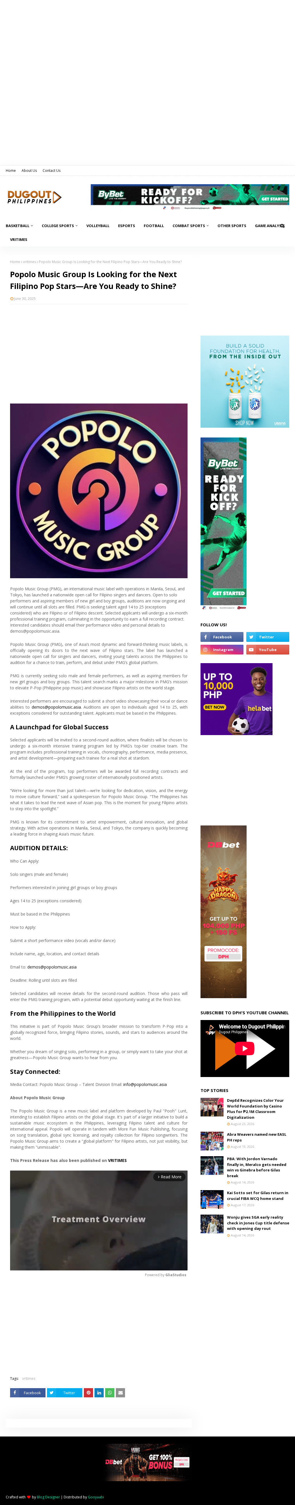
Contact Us (51, 170)
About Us (29, 170)
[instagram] (222, 649)
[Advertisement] (99, 350)
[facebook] (222, 637)
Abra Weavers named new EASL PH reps (256, 1137)
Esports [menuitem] (126, 225)
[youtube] (267, 649)
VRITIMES (117, 1160)
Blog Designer (48, 1497)
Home (11, 170)
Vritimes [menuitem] (18, 239)
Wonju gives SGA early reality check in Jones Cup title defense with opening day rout (258, 1223)
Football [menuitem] (154, 225)
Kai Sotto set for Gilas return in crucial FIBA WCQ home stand (257, 1195)
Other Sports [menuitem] (232, 225)
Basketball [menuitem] (17, 225)
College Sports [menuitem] (58, 225)
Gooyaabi (96, 1497)
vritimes (29, 261)
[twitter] (267, 637)
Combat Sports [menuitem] (189, 225)
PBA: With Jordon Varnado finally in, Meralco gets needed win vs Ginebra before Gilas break (256, 1167)
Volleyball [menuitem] (97, 225)
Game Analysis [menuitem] (270, 225)
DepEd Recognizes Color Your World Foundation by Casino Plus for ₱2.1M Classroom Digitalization (255, 1109)
